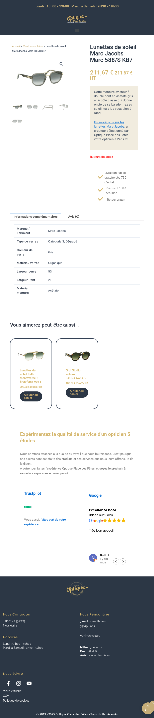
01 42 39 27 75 (16, 621)
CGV (6, 695)
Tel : (5, 621)
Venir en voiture (90, 635)
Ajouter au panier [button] (31, 396)
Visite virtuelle (12, 691)
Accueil (16, 46)
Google (95, 495)
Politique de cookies (16, 700)
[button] (61, 64)
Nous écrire (10, 625)
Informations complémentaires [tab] (36, 216)
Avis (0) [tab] (73, 216)
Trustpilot (32, 493)
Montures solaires (33, 46)
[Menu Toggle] (77, 30)
